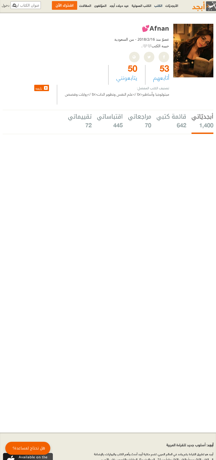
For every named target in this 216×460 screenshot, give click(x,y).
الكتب (158, 5)
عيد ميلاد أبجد (119, 5)
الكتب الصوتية (141, 5)
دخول (5, 5)
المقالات (85, 5)
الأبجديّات (171, 5)
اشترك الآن (64, 5)
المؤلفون (100, 5)
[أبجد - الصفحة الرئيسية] (197, 6)
